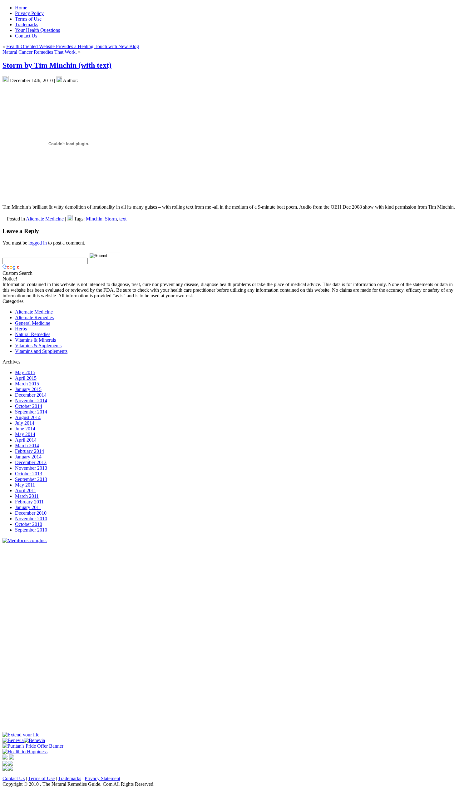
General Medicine (32, 323)
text (122, 218)
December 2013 (31, 462)
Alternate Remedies (34, 317)
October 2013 (28, 473)
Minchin (94, 218)
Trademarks (69, 778)
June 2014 (25, 428)
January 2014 (28, 456)
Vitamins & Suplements (38, 345)
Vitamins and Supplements (41, 351)
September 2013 (31, 479)
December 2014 (31, 395)
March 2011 (27, 496)
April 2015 (26, 378)
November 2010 (31, 518)
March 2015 (27, 383)
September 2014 (31, 411)
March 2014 (27, 445)
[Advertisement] (21, 637)
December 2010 (31, 513)
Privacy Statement (102, 778)
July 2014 (24, 423)
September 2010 (31, 529)
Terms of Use (41, 778)
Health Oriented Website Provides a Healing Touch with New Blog (72, 46)
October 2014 (28, 406)
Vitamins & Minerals (35, 340)
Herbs (21, 328)
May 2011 (25, 485)
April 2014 (26, 440)
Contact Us (13, 778)
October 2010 (28, 524)
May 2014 (25, 434)
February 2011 (29, 501)
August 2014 (28, 417)
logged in (37, 242)
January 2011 (28, 507)
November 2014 (31, 400)
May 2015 (25, 372)
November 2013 (31, 468)
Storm (111, 218)
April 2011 (25, 490)
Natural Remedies (32, 334)
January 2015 (28, 389)
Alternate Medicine (45, 218)
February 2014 (29, 451)
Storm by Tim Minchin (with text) (56, 65)
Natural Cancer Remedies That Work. (39, 52)
